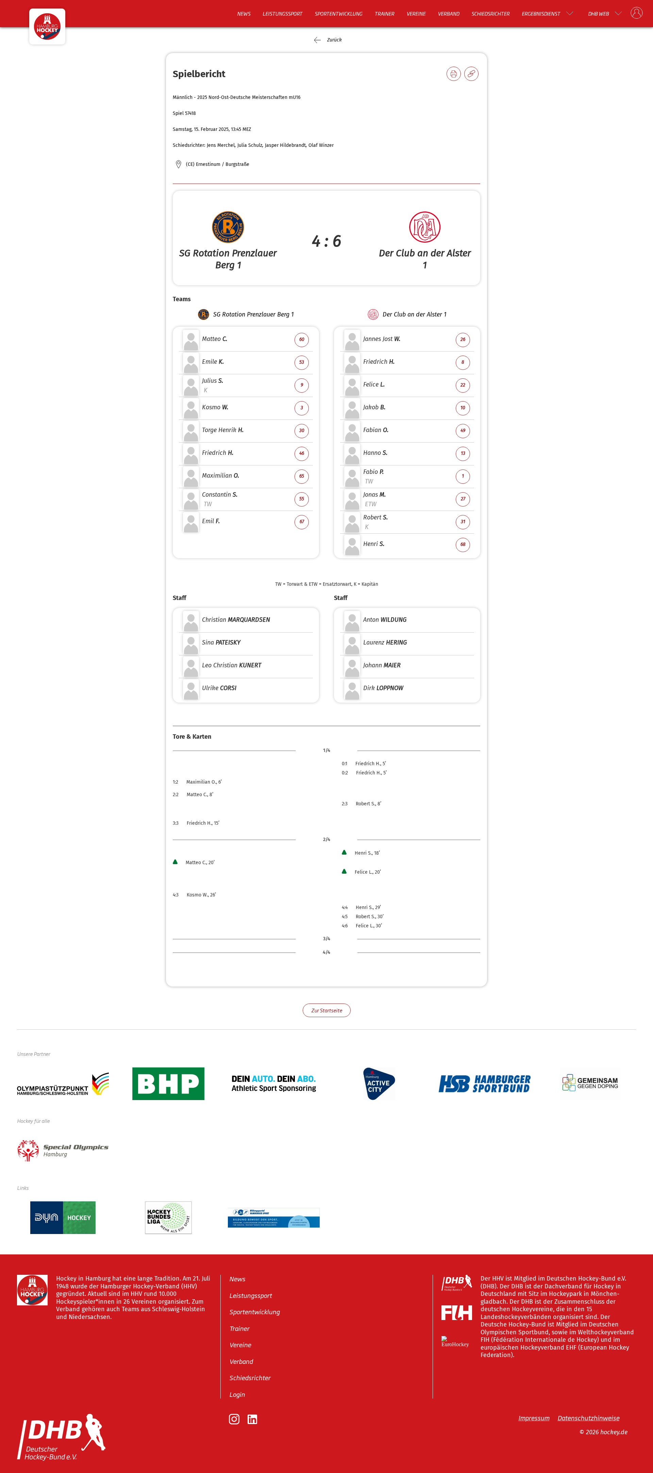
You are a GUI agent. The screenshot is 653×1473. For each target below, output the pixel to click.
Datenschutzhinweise (588, 1417)
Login (237, 1394)
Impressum (533, 1417)
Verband (448, 13)
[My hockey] (637, 13)
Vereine (415, 13)
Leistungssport (282, 13)
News (243, 13)
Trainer (384, 13)
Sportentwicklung (338, 13)
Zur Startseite (326, 1010)
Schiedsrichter (490, 13)
